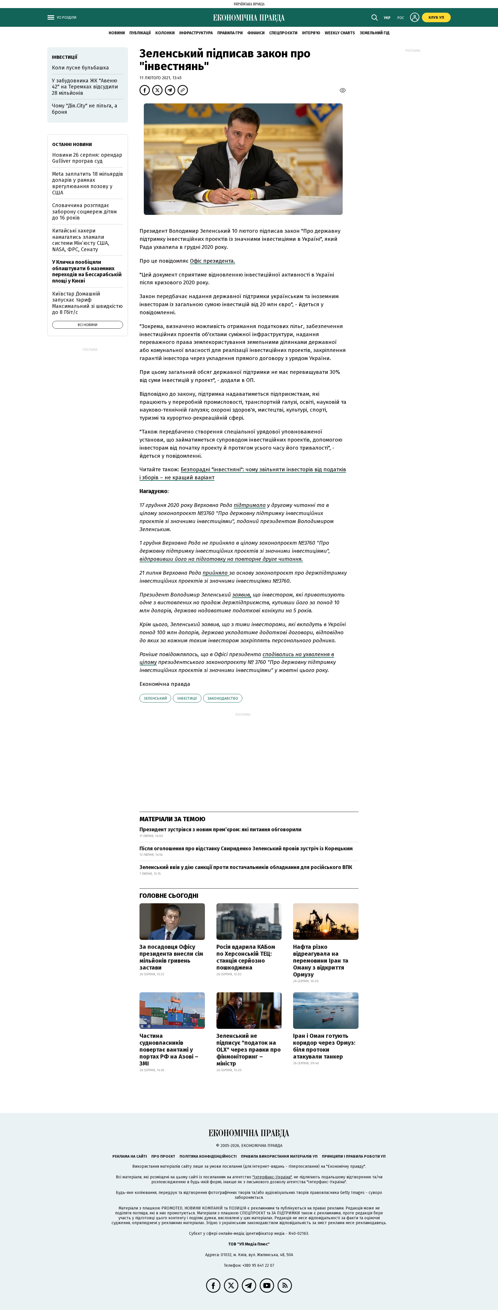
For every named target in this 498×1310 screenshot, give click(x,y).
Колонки (165, 33)
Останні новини (72, 144)
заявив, (241, 594)
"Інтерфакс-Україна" (272, 1177)
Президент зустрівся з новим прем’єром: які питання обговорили (220, 829)
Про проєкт (163, 1156)
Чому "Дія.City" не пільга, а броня (84, 109)
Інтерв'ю (311, 33)
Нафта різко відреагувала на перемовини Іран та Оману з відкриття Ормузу (320, 960)
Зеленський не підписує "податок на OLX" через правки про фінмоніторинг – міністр (248, 1049)
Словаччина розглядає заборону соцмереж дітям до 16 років (84, 211)
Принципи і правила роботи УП (354, 1156)
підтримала (250, 505)
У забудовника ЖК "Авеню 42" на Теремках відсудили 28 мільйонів (85, 86)
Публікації (140, 33)
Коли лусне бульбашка (80, 68)
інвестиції (187, 698)
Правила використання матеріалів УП (279, 1156)
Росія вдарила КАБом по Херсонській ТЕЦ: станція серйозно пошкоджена (245, 957)
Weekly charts (340, 33)
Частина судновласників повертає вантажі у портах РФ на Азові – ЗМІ (168, 1049)
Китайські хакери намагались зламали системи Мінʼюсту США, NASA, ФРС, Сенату (80, 240)
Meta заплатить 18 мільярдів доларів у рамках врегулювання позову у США (87, 183)
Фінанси (256, 33)
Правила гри (230, 33)
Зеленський (155, 698)
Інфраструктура (196, 33)
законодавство (222, 698)
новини (117, 33)
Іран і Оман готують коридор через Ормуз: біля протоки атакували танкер (324, 1046)
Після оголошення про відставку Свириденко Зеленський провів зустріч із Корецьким (246, 848)
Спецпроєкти (283, 33)
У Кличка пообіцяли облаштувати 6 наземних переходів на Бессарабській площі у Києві (87, 271)
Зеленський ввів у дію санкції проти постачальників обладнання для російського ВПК (245, 867)
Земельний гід (375, 33)
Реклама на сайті (129, 1156)
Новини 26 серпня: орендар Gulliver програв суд (87, 158)
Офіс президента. (212, 261)
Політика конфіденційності (208, 1156)
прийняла (216, 572)
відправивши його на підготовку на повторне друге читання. (221, 559)
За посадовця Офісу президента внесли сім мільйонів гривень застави (171, 957)
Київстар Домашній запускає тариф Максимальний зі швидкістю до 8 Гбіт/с (87, 303)
